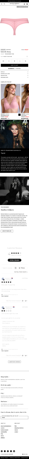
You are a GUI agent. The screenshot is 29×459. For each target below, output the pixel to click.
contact (16, 432)
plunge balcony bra (5, 115)
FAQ (15, 426)
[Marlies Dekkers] (14, 190)
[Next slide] (28, 27)
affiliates (3, 437)
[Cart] (27, 3)
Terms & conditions (15, 457)
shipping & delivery (19, 428)
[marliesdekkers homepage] (14, 3)
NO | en (25, 454)
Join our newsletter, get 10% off (10, 415)
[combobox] (21, 272)
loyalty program (4, 430)
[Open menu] (1, 3)
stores (2, 435)
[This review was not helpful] (25, 300)
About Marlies (6, 231)
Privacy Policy (4, 457)
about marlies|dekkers (6, 426)
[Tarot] (14, 134)
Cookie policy (24, 457)
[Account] (24, 3)
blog (2, 433)
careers (2, 428)
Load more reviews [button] (14, 361)
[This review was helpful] (22, 300)
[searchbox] (8, 268)
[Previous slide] (2, 98)
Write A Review (14, 260)
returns (16, 430)
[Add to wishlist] (27, 56)
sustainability (4, 432)
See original (4, 296)
